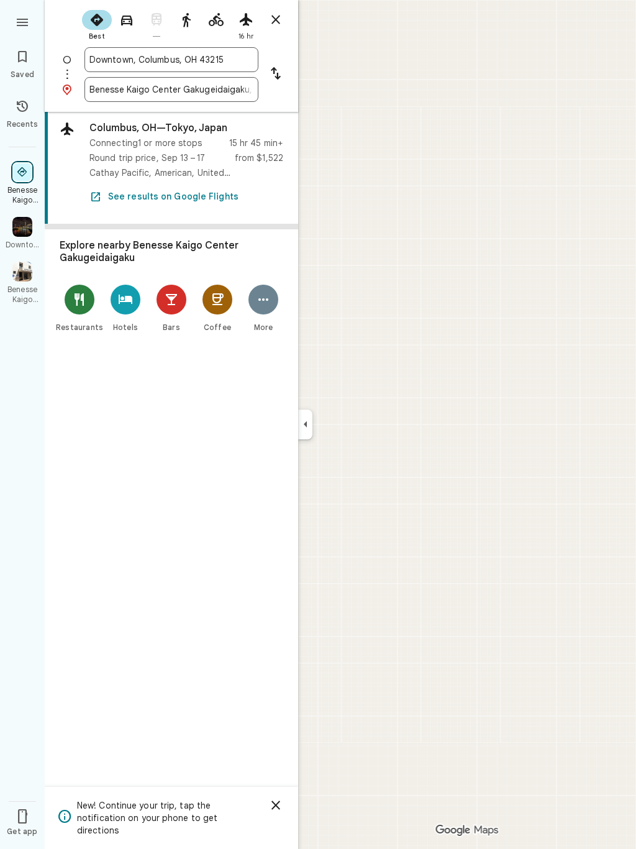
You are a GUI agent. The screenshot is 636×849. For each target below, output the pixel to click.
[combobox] (171, 59)
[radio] (97, 23)
